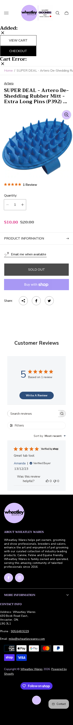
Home (8, 70)
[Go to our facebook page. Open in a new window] (8, 577)
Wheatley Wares (31, 669)
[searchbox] (33, 413)
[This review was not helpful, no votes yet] (54, 481)
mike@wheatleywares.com (27, 639)
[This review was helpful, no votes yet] (47, 481)
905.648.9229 (20, 631)
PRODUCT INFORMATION (24, 238)
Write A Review (36, 395)
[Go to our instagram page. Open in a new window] (19, 577)
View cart (18, 40)
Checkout (18, 51)
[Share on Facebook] (36, 300)
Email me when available (28, 254)
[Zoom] (66, 114)
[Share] (23, 300)
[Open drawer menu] (6, 13)
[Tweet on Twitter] (49, 300)
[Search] (57, 13)
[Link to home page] (14, 513)
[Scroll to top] (36, 700)
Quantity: (10, 195)
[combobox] (50, 436)
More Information (19, 595)
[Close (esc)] (2, 33)
